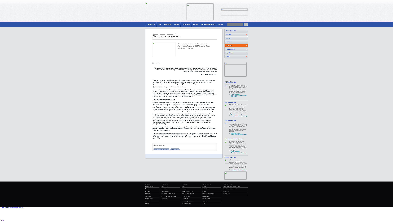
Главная (155, 34)
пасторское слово (175, 149)
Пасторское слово (230, 82)
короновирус (234, 96)
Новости (162, 34)
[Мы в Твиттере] (246, 1)
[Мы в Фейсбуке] (240, 1)
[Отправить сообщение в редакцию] (236, 1)
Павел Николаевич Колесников (161, 149)
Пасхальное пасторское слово (234, 139)
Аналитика (170, 34)
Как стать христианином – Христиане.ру (12, 207)
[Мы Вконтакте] (243, 1)
